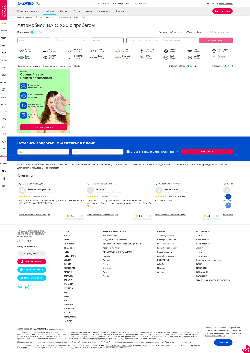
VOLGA (67, 235)
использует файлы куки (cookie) (119, 346)
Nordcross (69, 243)
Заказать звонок (222, 11)
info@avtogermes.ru (27, 246)
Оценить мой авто (44, 127)
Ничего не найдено (216, 40)
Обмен (106, 272)
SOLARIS (68, 284)
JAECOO (68, 276)
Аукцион (107, 260)
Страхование (202, 240)
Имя (18, 148)
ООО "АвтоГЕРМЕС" (36, 329)
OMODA (68, 272)
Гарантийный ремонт (167, 248)
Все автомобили (110, 235)
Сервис (160, 272)
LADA (67, 231)
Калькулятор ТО (164, 252)
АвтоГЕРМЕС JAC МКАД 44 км (34, 184)
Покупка (106, 256)
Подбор (106, 276)
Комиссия (107, 268)
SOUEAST (69, 308)
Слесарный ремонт (166, 240)
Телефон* (75, 148)
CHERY (67, 260)
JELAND (68, 280)
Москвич (68, 304)
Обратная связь (140, 4)
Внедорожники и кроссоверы (116, 240)
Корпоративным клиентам (208, 260)
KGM (66, 296)
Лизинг (199, 248)
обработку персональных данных (160, 152)
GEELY (67, 239)
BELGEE (68, 247)
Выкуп (106, 264)
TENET (67, 252)
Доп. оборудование (166, 256)
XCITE (67, 312)
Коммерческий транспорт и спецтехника (122, 244)
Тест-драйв (201, 256)
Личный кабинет (33, 261)
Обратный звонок (33, 270)
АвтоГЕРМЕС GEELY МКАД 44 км (171, 184)
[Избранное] (208, 3)
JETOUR (68, 264)
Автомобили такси (111, 248)
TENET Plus (70, 256)
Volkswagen (70, 316)
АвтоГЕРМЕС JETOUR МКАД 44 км (104, 184)
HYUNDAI (68, 288)
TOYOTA (68, 321)
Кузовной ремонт (165, 244)
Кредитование (203, 244)
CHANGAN (69, 268)
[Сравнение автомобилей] (213, 3)
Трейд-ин (200, 252)
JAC (66, 300)
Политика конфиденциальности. (178, 342)
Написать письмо (33, 278)
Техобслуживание (165, 235)
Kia (65, 292)
